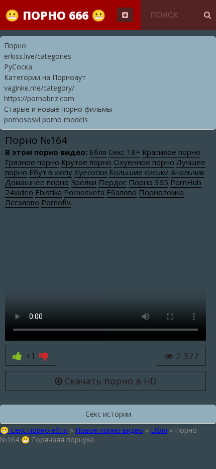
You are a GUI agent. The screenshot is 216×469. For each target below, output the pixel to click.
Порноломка (161, 192)
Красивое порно (171, 152)
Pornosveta (84, 192)
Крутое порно (86, 162)
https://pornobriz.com (39, 98)
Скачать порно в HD (109, 381)
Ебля (97, 152)
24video (19, 192)
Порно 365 (148, 182)
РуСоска (18, 66)
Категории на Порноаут (45, 77)
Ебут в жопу (50, 172)
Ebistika (48, 192)
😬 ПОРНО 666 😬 (55, 15)
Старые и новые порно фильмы (58, 109)
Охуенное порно (144, 162)
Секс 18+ (124, 152)
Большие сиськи (139, 172)
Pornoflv (56, 202)
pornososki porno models (46, 119)
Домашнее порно (37, 182)
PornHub (185, 182)
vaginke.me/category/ (39, 88)
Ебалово (121, 192)
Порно (15, 45)
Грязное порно (32, 162)
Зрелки (83, 182)
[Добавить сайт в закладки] (125, 15)
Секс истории (108, 414)
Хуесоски (90, 172)
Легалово (22, 202)
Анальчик (187, 172)
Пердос (112, 182)
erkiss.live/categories (37, 56)
